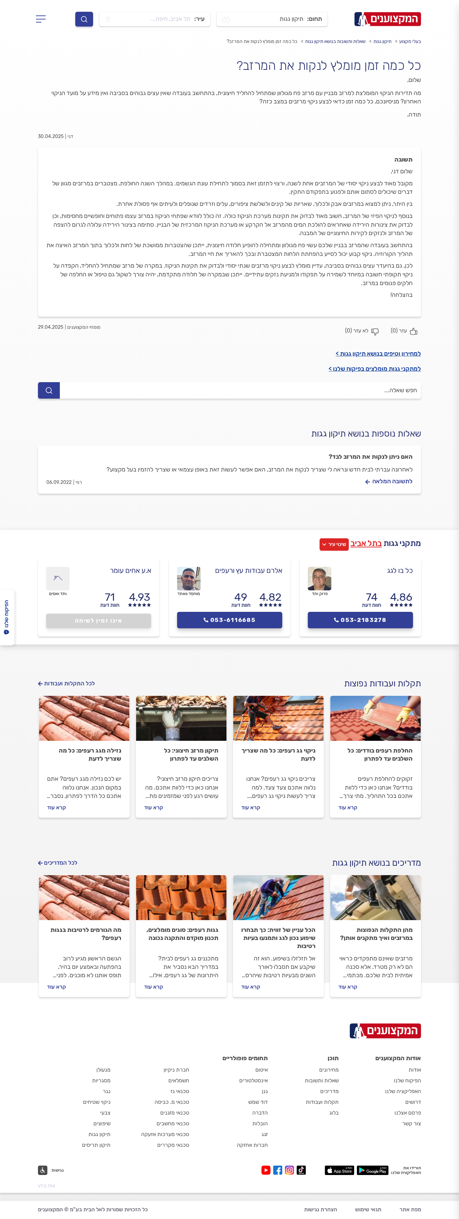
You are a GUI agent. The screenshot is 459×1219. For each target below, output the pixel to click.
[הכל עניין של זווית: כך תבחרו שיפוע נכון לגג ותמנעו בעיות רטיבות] (278, 900)
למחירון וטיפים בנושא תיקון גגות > (378, 353)
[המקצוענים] (387, 19)
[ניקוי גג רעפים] (278, 721)
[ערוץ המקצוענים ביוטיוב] (267, 1170)
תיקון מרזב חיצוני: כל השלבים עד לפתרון (191, 754)
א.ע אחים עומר (130, 570)
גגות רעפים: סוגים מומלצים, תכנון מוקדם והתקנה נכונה (182, 934)
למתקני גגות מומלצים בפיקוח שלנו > (375, 368)
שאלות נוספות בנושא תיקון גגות (366, 433)
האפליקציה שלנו (403, 1091)
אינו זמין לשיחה (98, 620)
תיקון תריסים (96, 1145)
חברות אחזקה (252, 1145)
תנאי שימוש (368, 1209)
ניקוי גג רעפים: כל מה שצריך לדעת (279, 754)
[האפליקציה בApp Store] (339, 1170)
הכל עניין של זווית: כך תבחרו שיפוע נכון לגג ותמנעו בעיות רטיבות (278, 938)
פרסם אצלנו (407, 1113)
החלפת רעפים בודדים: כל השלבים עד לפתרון (380, 754)
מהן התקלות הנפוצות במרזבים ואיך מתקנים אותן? (376, 934)
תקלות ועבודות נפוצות (382, 683)
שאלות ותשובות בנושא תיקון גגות (335, 41)
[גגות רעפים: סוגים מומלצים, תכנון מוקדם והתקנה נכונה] (181, 900)
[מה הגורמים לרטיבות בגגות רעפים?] (84, 900)
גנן (265, 1091)
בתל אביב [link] (366, 543)
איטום (261, 1070)
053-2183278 (364, 620)
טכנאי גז (179, 1091)
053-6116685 (233, 620)
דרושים (413, 1102)
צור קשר (411, 1123)
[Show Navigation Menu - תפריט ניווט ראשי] (43, 19)
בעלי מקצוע (410, 41)
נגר (107, 1091)
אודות (415, 1070)
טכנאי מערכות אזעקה (165, 1134)
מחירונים (329, 1070)
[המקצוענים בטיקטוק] (301, 1170)
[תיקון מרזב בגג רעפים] (181, 721)
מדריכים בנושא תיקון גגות (376, 863)
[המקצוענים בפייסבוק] (279, 1170)
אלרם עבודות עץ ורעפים (248, 570)
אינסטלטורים (253, 1080)
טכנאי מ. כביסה (172, 1102)
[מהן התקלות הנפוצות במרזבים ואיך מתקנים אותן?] (375, 900)
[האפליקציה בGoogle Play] (373, 1170)
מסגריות (101, 1080)
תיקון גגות (382, 41)
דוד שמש (258, 1102)
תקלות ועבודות (322, 1102)
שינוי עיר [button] (337, 544)
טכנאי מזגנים (174, 1113)
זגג (264, 1134)
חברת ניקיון (176, 1070)
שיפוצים (102, 1123)
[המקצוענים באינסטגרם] (291, 1170)
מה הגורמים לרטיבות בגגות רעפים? (85, 934)
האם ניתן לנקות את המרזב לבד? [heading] (371, 456)
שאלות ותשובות (322, 1080)
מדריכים (329, 1091)
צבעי (105, 1113)
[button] (51, 1170)
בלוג (334, 1113)
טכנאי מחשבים (173, 1123)
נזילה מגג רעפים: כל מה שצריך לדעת (90, 754)
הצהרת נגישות (320, 1209)
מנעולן (103, 1070)
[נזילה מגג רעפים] (84, 721)
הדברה (260, 1113)
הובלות (260, 1123)
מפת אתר (410, 1209)
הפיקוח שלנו (407, 1080)
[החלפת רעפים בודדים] (375, 721)
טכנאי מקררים (173, 1145)
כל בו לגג (400, 570)
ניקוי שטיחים (97, 1102)
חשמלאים (178, 1080)
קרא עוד (347, 807)
